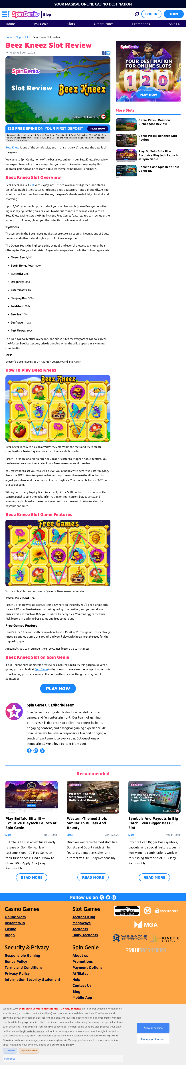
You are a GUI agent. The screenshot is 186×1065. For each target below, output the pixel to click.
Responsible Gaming (22, 955)
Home (10, 23)
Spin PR (174, 23)
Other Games (103, 23)
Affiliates (80, 973)
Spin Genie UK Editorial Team (50, 705)
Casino (10, 929)
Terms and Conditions (24, 967)
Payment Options (87, 967)
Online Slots (15, 917)
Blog (18, 37)
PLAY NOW (58, 688)
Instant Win (15, 923)
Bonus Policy (16, 961)
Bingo (10, 935)
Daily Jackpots (85, 935)
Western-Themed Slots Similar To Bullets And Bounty (87, 823)
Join (173, 14)
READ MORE (32, 877)
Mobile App (82, 997)
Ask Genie (41, 23)
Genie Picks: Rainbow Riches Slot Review (154, 122)
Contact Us (82, 985)
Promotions (141, 23)
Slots (71, 23)
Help (76, 979)
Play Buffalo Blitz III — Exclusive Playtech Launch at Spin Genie (158, 155)
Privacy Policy (17, 973)
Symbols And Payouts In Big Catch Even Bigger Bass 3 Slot (153, 823)
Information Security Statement (32, 979)
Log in (151, 14)
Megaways (81, 923)
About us (80, 955)
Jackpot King (83, 917)
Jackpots (80, 929)
